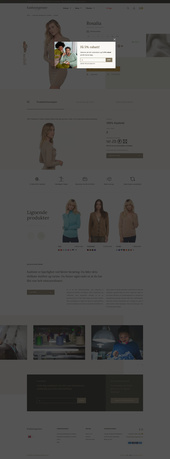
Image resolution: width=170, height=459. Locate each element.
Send (109, 60)
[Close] (114, 39)
